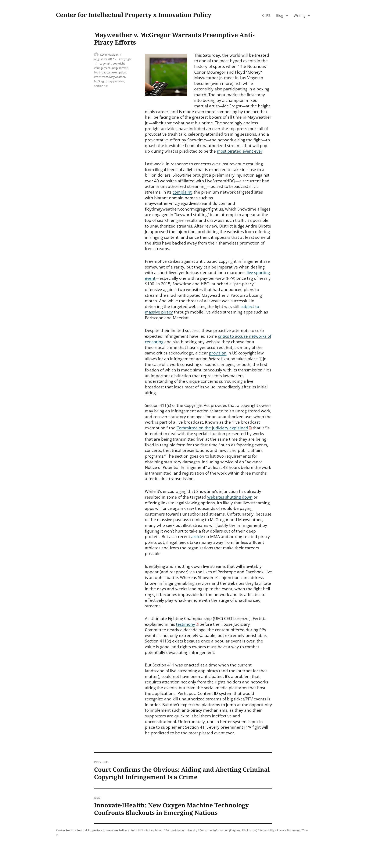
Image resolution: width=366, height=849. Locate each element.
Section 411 (101, 86)
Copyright (125, 59)
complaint (182, 192)
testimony (185, 624)
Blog (279, 15)
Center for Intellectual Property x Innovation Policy (133, 15)
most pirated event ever (239, 151)
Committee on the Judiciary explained (212, 428)
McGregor (100, 81)
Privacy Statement (288, 830)
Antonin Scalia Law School (146, 830)
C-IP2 (266, 15)
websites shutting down (229, 497)
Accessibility (266, 830)
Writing (299, 15)
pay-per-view (116, 81)
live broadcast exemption (110, 72)
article (197, 536)
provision (217, 353)
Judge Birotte (120, 68)
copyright (106, 63)
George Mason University (181, 830)
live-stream (101, 77)
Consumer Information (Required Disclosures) (228, 830)
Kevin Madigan (109, 54)
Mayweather (117, 77)
